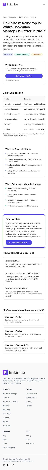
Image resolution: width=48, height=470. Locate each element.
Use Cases (6, 414)
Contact (28, 406)
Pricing (5, 422)
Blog (4, 436)
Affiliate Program (9, 448)
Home (5, 17)
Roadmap (6, 410)
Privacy (28, 436)
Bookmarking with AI (10, 402)
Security (29, 402)
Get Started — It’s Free (24, 76)
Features (6, 398)
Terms (28, 440)
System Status (31, 398)
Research (6, 406)
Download (6, 426)
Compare (12, 17)
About (5, 440)
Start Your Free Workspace (17, 242)
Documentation (31, 394)
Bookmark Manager (10, 394)
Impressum (30, 444)
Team (5, 444)
